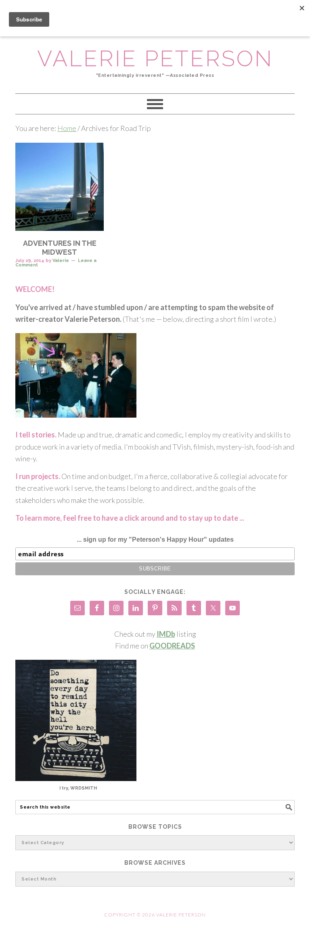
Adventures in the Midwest (59, 247)
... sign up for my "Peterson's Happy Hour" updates (155, 539)
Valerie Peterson (155, 58)
